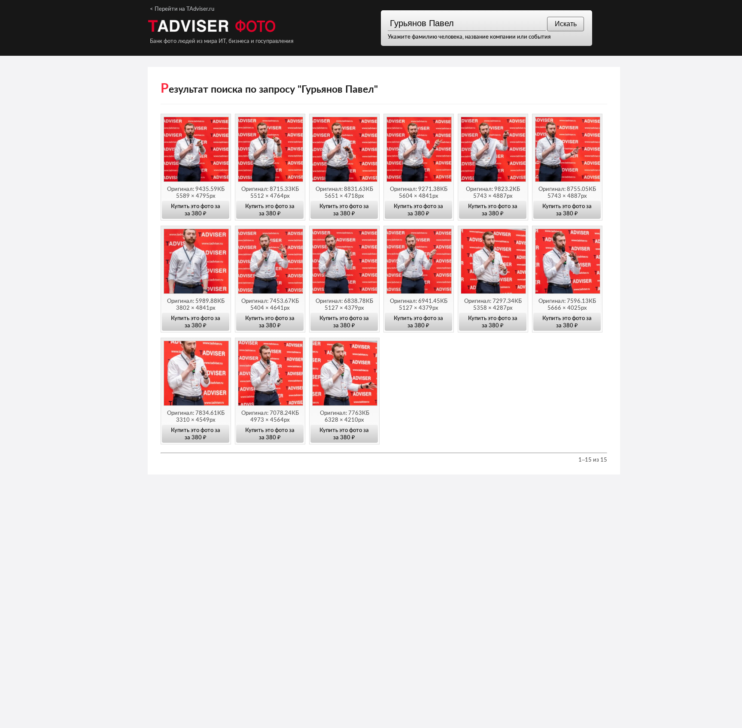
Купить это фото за (195, 209)
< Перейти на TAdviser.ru (182, 8)
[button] (196, 151)
